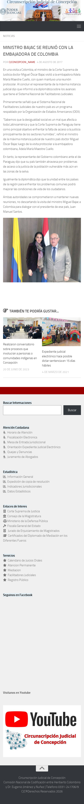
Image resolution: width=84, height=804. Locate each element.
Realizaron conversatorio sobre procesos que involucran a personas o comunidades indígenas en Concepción (20, 353)
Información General (19, 477)
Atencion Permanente (21, 565)
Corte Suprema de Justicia (23, 511)
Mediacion (14, 570)
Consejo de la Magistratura (23, 516)
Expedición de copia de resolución (28, 481)
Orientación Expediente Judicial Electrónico (33, 447)
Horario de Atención (19, 432)
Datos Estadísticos (18, 491)
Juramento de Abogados (22, 457)
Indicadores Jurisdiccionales (24, 486)
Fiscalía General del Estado (23, 526)
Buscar (72, 410)
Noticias (9, 36)
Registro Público (17, 580)
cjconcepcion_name (22, 62)
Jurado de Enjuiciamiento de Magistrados (33, 531)
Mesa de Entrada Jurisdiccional (25, 442)
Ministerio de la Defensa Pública (27, 521)
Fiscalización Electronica (21, 437)
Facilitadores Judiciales (21, 575)
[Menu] (79, 26)
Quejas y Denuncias (19, 452)
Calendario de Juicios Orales (24, 560)
